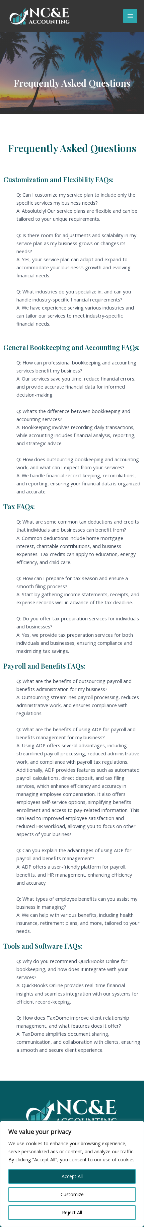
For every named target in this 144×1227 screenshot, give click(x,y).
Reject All (72, 1212)
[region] (72, 1173)
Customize (72, 1194)
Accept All (72, 1176)
